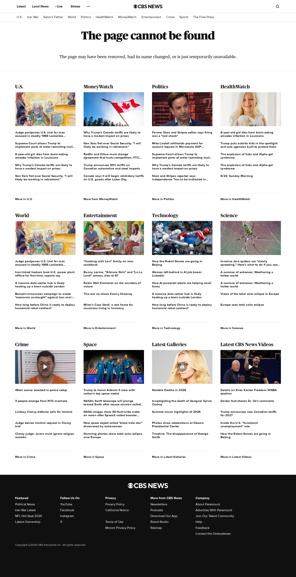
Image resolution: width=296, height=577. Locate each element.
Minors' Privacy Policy (120, 528)
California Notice (117, 510)
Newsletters (158, 504)
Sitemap (156, 528)
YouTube (66, 504)
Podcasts (156, 510)
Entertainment (151, 17)
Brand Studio (159, 521)
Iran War (32, 17)
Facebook (67, 510)
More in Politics (163, 199)
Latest (21, 6)
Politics (86, 17)
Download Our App (163, 516)
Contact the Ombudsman (213, 533)
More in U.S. (24, 199)
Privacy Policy (115, 504)
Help (199, 521)
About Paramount (208, 504)
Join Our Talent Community (215, 516)
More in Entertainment (100, 328)
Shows (76, 6)
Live (60, 6)
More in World (25, 328)
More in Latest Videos (235, 457)
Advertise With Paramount (214, 510)
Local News (41, 6)
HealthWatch (104, 17)
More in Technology (166, 328)
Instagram (67, 516)
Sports (183, 17)
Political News (25, 504)
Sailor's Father (53, 17)
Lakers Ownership (27, 521)
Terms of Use (114, 521)
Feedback (202, 528)
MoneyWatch (127, 17)
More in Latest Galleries (169, 457)
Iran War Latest (25, 510)
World (72, 17)
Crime (170, 17)
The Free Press (203, 17)
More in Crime (25, 457)
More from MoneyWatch (101, 199)
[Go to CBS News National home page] (148, 6)
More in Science (231, 328)
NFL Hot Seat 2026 (28, 516)
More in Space (94, 457)
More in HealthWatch (235, 199)
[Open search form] (277, 6)
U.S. (19, 17)
